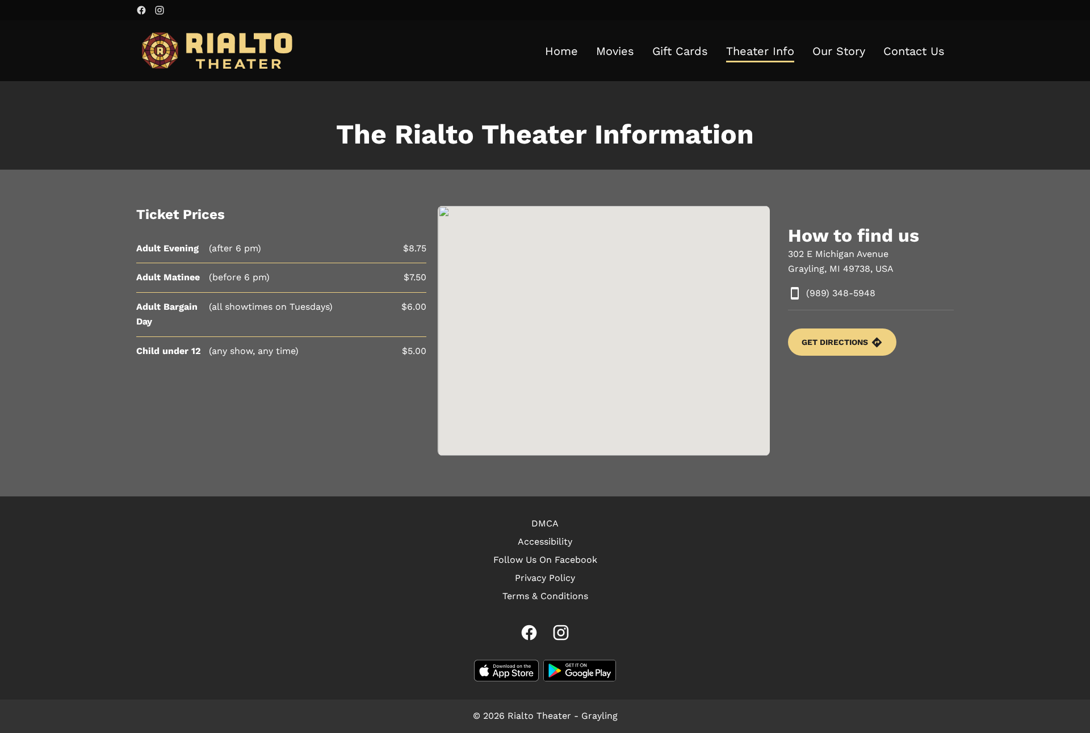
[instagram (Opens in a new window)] (159, 10)
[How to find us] (604, 331)
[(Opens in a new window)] (506, 670)
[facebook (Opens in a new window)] (141, 10)
